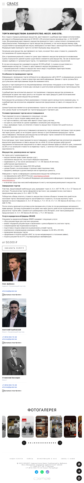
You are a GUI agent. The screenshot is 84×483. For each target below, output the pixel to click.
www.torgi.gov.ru (8, 180)
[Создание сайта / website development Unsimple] (42, 478)
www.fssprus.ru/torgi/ (41, 176)
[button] (32, 442)
